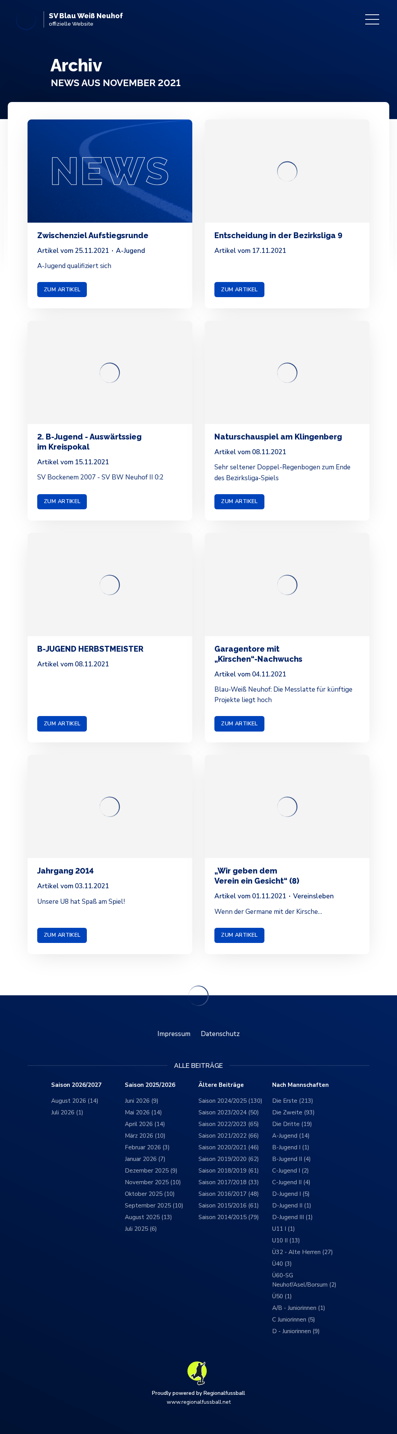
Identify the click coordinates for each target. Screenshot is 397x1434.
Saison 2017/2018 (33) (228, 1182)
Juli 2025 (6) (141, 1229)
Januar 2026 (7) (145, 1159)
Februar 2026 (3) (147, 1147)
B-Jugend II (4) (291, 1159)
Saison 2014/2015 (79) (228, 1217)
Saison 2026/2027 (76, 1085)
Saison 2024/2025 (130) (230, 1101)
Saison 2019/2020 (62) (228, 1159)
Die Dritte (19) (292, 1124)
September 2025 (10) (154, 1205)
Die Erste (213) (292, 1101)
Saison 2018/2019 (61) (228, 1171)
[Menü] (372, 19)
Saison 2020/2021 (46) (228, 1147)
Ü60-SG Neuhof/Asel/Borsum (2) (304, 1280)
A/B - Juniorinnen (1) (298, 1308)
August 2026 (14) (74, 1101)
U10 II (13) (286, 1240)
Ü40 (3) (282, 1264)
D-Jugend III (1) (292, 1217)
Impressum (173, 1033)
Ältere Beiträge (221, 1085)
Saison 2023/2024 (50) (228, 1112)
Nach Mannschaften (300, 1085)
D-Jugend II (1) (291, 1205)
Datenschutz (220, 1033)
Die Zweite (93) (293, 1112)
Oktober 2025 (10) (150, 1194)
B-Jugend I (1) (290, 1147)
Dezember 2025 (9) (151, 1171)
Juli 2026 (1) (67, 1112)
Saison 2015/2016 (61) (228, 1205)
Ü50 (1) (282, 1296)
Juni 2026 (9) (142, 1101)
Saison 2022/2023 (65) (228, 1124)
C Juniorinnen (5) (293, 1319)
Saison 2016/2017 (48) (228, 1194)
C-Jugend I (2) (290, 1171)
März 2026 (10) (145, 1136)
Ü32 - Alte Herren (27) (302, 1252)
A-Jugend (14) (291, 1136)
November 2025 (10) (153, 1182)
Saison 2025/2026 (150, 1085)
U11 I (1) (283, 1229)
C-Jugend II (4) (291, 1182)
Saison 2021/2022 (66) (228, 1136)
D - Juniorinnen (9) (296, 1331)
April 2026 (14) (145, 1124)
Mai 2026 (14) (143, 1112)
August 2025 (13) (148, 1217)
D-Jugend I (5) (291, 1194)
